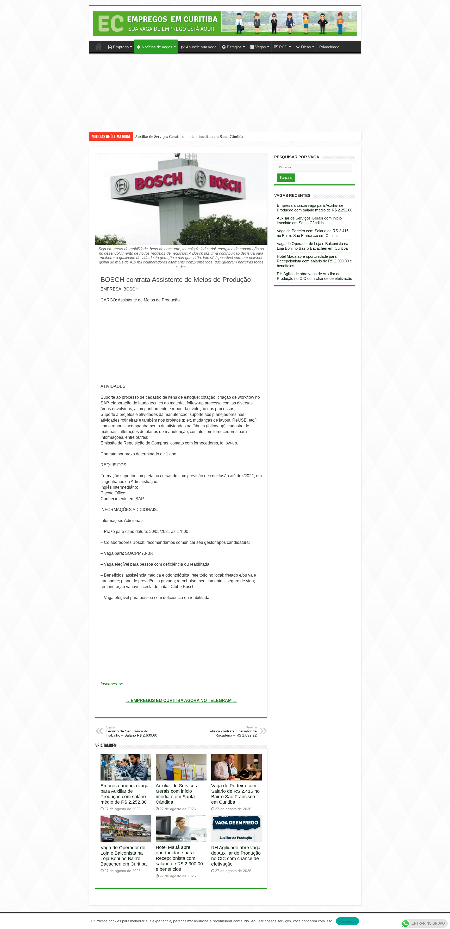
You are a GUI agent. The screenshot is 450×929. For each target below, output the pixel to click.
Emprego (121, 47)
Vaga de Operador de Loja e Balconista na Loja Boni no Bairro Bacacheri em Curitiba (124, 856)
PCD (283, 47)
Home (98, 46)
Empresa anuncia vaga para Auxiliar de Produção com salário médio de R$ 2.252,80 (124, 794)
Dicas (306, 47)
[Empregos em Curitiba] (225, 23)
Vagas (260, 47)
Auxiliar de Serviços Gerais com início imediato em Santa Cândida (189, 136)
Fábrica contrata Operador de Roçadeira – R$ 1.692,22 (232, 731)
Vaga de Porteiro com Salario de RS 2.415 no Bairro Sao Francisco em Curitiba (235, 794)
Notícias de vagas (157, 47)
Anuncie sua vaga (201, 47)
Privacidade (329, 47)
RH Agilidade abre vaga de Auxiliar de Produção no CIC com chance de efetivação (236, 856)
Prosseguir (348, 921)
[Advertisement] (225, 97)
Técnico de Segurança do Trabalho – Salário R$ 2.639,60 (131, 731)
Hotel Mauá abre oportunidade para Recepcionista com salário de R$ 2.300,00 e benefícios (179, 858)
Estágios (234, 47)
